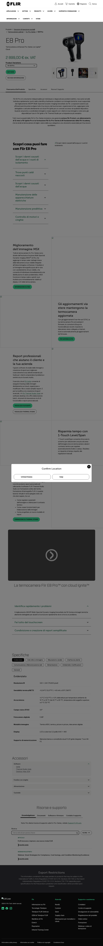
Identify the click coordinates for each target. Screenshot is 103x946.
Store (38, 19)
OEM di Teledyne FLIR (40, 915)
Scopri (50, 11)
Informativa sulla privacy (9, 942)
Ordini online (82, 919)
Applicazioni (11, 11)
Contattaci (81, 904)
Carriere (58, 908)
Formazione (82, 922)
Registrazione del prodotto (87, 915)
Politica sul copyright (43, 942)
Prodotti (37, 11)
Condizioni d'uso (59, 942)
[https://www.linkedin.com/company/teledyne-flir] (3, 908)
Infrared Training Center (40, 930)
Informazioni (11, 19)
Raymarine (36, 926)
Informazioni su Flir (38, 904)
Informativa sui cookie (27, 942)
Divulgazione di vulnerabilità (88, 912)
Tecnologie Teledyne (39, 908)
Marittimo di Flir (37, 919)
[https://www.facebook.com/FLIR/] (7, 908)
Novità (57, 904)
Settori (25, 11)
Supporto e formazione (68, 11)
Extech (34, 922)
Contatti (26, 19)
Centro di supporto (84, 908)
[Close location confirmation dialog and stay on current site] (89, 466)
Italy (61, 477)
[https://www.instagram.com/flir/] (11, 908)
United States (26, 477)
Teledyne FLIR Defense (40, 912)
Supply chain (59, 915)
